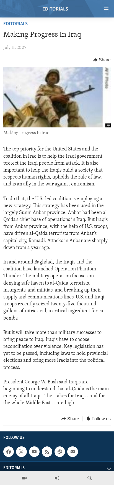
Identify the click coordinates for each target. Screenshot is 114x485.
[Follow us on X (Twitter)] (21, 451)
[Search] (89, 478)
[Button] (102, 60)
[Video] (24, 478)
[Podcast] (60, 451)
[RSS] (47, 451)
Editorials (15, 24)
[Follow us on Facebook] (8, 451)
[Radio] (57, 478)
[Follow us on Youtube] (34, 451)
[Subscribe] (72, 451)
